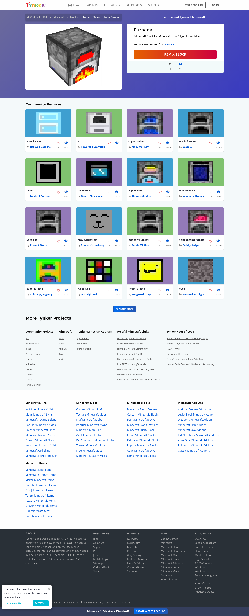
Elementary (201, 551)
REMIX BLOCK (175, 54)
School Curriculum (205, 542)
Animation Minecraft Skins (42, 445)
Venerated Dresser (193, 196)
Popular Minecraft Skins (40, 425)
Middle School (203, 555)
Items (61, 353)
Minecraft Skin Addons (192, 425)
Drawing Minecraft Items (41, 506)
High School (202, 559)
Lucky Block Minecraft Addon (196, 414)
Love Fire (32, 239)
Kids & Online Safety (93, 602)
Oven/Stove (84, 190)
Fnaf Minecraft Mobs (89, 419)
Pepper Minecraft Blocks (142, 445)
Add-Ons (63, 348)
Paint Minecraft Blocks (141, 419)
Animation (31, 364)
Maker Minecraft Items (39, 480)
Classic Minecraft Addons (194, 450)
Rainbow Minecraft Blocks (143, 440)
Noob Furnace (136, 288)
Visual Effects (32, 343)
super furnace (35, 288)
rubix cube (84, 288)
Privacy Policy (72, 602)
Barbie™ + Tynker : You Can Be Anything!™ (187, 338)
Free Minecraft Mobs (89, 450)
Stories (29, 374)
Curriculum (133, 542)
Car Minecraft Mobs (88, 435)
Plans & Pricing (135, 563)
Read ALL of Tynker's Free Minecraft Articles (139, 379)
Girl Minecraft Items (38, 511)
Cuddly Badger (191, 245)
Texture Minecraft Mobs (91, 414)
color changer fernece (191, 239)
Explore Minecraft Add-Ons (130, 353)
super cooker (136, 141)
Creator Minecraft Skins (40, 430)
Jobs (95, 555)
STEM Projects (203, 587)
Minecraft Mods (170, 571)
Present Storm (38, 245)
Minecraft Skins (170, 547)
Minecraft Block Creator (142, 409)
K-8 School (201, 571)
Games (29, 369)
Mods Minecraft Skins (39, 414)
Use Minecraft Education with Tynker (135, 369)
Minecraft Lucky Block (140, 430)
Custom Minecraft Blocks (143, 414)
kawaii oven (34, 141)
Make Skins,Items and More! (131, 338)
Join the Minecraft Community (132, 348)
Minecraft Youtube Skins (40, 419)
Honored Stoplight (193, 294)
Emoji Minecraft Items (39, 490)
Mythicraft (82, 343)
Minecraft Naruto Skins (40, 435)
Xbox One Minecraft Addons (195, 440)
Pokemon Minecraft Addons (195, 445)
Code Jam (166, 575)
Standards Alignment (207, 575)
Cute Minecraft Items (38, 516)
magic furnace (187, 141)
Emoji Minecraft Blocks (141, 435)
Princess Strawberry (92, 245)
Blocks (74, 17)
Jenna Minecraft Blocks (141, 456)
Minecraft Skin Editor (173, 551)
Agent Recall (83, 338)
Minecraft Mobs (170, 555)
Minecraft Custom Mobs (91, 456)
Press (96, 551)
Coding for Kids (39, 17)
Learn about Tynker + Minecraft (184, 17)
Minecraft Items (170, 567)
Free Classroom (204, 547)
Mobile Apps (100, 559)
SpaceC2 (187, 146)
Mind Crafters (84, 348)
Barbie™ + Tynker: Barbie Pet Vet (183, 343)
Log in (215, 5)
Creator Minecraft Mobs (91, 409)
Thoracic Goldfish (142, 196)
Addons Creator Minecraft (194, 409)
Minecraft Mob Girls (88, 430)
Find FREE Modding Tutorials (131, 364)
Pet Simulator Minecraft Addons (198, 435)
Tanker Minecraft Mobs (91, 445)
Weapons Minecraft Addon (195, 419)
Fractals (29, 358)
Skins (61, 338)
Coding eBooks (102, 567)
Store (96, 571)
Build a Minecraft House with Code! (134, 358)
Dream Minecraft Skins (39, 440)
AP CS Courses (203, 563)
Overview (132, 538)
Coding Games (169, 538)
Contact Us (125, 602)
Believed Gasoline (40, 146)
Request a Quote (204, 591)
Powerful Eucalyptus (93, 146)
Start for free (194, 5)
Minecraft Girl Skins (37, 450)
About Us (98, 542)
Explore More (125, 309)
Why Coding (134, 555)
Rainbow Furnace (138, 239)
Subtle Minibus (140, 245)
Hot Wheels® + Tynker (178, 353)
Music (29, 379)
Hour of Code (169, 579)
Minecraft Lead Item (38, 470)
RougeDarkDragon (142, 294)
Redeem (132, 551)
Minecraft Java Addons (192, 430)
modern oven (187, 190)
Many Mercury (140, 146)
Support (97, 547)
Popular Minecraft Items (40, 485)
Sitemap (98, 563)
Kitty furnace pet (87, 239)
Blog (95, 538)
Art (27, 338)
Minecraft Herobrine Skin (41, 456)
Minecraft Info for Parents (130, 374)
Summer (132, 571)
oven (30, 190)
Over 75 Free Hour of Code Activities (185, 358)
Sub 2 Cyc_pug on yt (42, 294)
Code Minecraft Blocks (141, 450)
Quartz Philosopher (92, 196)
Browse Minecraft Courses (130, 343)
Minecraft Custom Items (40, 475)
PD (196, 579)
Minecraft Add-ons (172, 563)
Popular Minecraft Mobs (91, 425)
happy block (135, 190)
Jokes (28, 348)
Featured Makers (137, 559)
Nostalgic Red (89, 294)
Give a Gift (133, 547)
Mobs (61, 358)
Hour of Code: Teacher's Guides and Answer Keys (191, 364)
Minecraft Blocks (170, 559)
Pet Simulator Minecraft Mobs (95, 440)
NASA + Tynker (174, 348)
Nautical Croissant (40, 196)
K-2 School (201, 567)
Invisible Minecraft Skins (40, 409)
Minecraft (59, 17)
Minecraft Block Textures (142, 425)
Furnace (169, 44)
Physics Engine (33, 353)
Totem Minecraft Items (39, 495)
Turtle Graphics (33, 384)
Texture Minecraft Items (40, 500)
